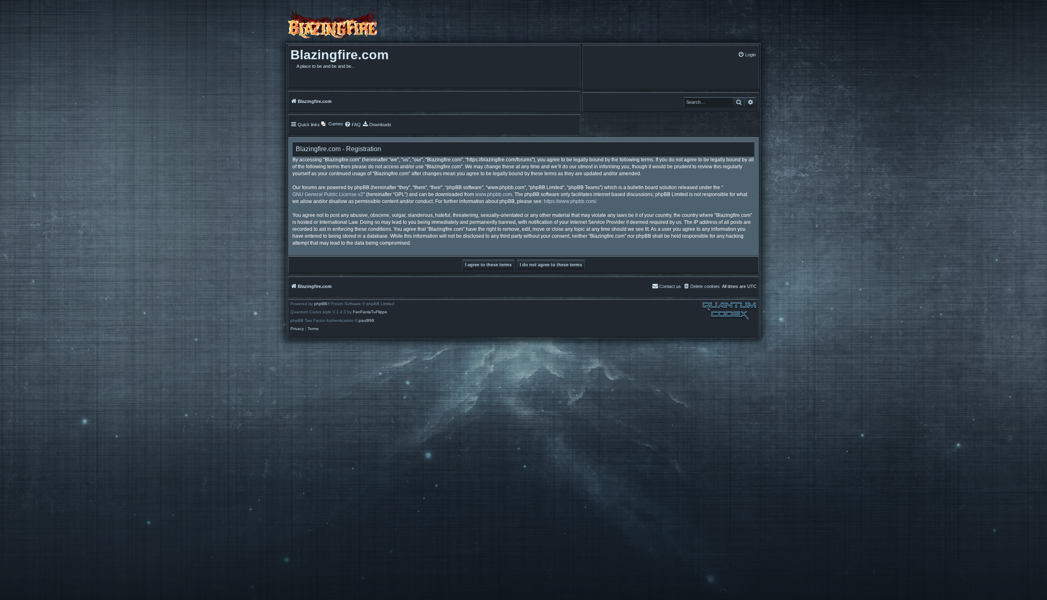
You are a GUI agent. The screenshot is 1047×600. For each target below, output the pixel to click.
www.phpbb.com (493, 194)
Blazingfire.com (339, 54)
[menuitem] (747, 54)
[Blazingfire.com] (333, 23)
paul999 (366, 321)
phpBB (320, 304)
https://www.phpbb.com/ (570, 201)
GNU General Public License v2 (327, 194)
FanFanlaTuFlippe (370, 312)
